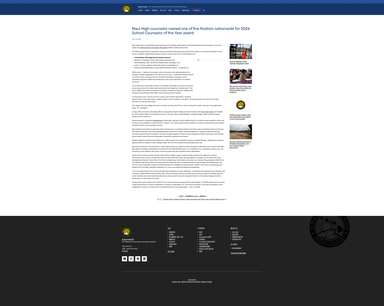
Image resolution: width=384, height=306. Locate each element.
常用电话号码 (236, 239)
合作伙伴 (172, 242)
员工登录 (171, 252)
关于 (169, 228)
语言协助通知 (236, 248)
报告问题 (235, 234)
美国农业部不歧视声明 (194, 282)
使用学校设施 (203, 244)
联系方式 (234, 228)
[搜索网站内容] (204, 9)
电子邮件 (125, 251)
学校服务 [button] (154, 10)
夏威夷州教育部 (143, 7)
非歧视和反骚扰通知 (238, 253)
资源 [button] (169, 10)
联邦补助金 (173, 244)
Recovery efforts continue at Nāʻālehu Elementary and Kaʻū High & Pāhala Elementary (240, 145)
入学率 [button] (140, 10)
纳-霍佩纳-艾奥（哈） (176, 237)
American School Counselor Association (154, 48)
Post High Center (207, 112)
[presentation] (241, 51)
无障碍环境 (184, 282)
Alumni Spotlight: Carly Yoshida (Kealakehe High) (239, 62)
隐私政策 (174, 282)
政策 (200, 251)
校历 (200, 234)
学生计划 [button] (163, 10)
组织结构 (172, 232)
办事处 (171, 234)
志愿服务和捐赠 (204, 246)
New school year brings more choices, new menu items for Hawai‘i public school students (240, 89)
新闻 (200, 232)
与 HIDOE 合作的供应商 (207, 242)
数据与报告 (185, 10)
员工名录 (235, 232)
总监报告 (202, 239)
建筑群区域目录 (237, 237)
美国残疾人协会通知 (206, 282)
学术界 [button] (147, 10)
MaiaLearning (157, 120)
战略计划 (172, 239)
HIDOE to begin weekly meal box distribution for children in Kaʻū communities (240, 117)
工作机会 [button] (176, 10)
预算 (170, 246)
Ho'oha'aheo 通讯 (205, 237)
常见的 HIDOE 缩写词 (206, 249)
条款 (179, 282)
